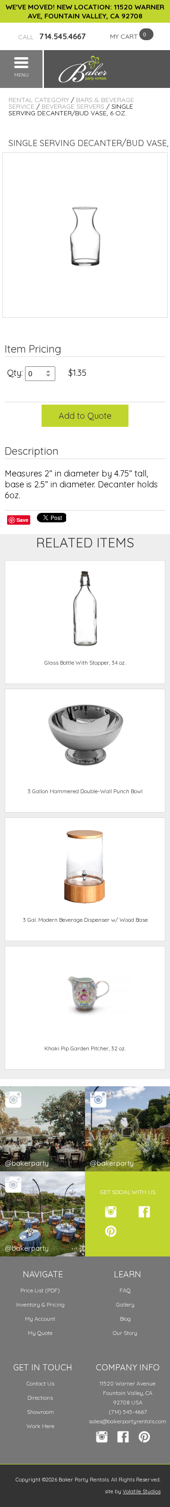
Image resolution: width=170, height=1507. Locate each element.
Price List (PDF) (40, 1290)
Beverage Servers (73, 106)
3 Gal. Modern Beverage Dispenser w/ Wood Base (85, 919)
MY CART (124, 36)
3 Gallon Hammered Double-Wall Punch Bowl (85, 791)
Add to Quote (85, 415)
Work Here (40, 1425)
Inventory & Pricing (40, 1304)
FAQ (125, 1290)
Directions (40, 1397)
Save (22, 519)
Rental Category (38, 99)
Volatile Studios (142, 1491)
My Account (40, 1318)
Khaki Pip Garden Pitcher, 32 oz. (85, 1048)
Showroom (40, 1411)
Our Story (125, 1332)
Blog (125, 1318)
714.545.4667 (52, 36)
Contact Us (40, 1383)
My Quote (40, 1332)
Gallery (125, 1304)
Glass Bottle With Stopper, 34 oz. (85, 662)
